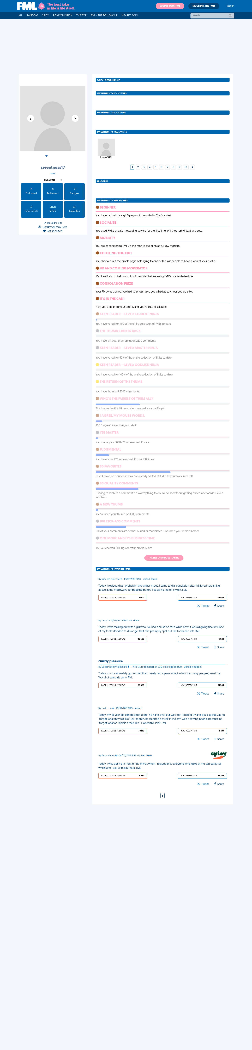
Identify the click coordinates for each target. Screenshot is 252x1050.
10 (186, 167)
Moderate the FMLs (204, 6)
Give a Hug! (49, 180)
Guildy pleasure (110, 661)
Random (32, 15)
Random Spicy (62, 15)
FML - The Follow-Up (104, 15)
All (20, 15)
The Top (81, 15)
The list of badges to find (163, 558)
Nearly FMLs (130, 15)
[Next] (192, 167)
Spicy (45, 15)
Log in (230, 6)
